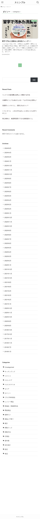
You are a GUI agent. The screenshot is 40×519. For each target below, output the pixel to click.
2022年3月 (7, 256)
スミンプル (20, 2)
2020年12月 (8, 308)
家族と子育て (9, 419)
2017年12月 (8, 334)
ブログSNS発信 (10, 397)
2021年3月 (7, 295)
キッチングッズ (10, 371)
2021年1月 (7, 304)
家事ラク (8, 415)
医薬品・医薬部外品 (11, 406)
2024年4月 (7, 152)
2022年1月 (7, 265)
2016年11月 (8, 343)
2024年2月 (7, 157)
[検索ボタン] (37, 2)
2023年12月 (8, 165)
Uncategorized (9, 367)
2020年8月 (7, 325)
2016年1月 (7, 351)
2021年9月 (7, 282)
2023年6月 (7, 191)
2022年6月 (7, 243)
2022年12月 (8, 217)
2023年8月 (7, 183)
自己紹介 (8, 445)
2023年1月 (7, 213)
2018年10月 (8, 330)
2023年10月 (8, 174)
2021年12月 (8, 269)
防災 (6, 449)
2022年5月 (7, 248)
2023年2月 (7, 209)
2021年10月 (8, 278)
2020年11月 (8, 312)
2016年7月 (7, 347)
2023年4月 (7, 200)
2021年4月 (7, 291)
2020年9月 (7, 321)
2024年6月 (7, 148)
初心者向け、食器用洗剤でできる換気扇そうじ (17, 118)
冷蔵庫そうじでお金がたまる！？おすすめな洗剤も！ (19, 100)
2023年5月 (7, 196)
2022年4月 (7, 252)
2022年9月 (7, 230)
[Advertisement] (20, 483)
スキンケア (8, 380)
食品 (6, 454)
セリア (7, 389)
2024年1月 (7, 161)
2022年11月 (8, 222)
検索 (34, 80)
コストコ (8, 376)
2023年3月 (7, 204)
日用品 (7, 436)
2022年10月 (8, 226)
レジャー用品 (9, 402)
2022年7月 (7, 239)
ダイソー (8, 393)
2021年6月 (7, 287)
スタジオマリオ (10, 384)
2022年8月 (7, 235)
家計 (6, 423)
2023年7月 (7, 187)
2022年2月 (7, 261)
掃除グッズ (8, 428)
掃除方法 (8, 432)
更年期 (7, 441)
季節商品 (8, 410)
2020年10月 (8, 317)
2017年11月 (8, 338)
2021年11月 (8, 274)
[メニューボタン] (2, 2)
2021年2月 (7, 299)
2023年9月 (7, 178)
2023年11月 (8, 170)
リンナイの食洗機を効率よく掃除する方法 (16, 95)
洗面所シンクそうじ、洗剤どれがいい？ (15, 105)
